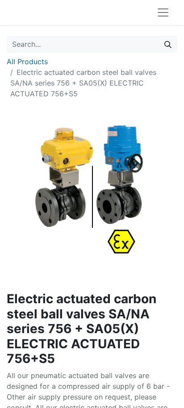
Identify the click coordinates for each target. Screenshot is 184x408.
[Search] (168, 44)
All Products (27, 61)
